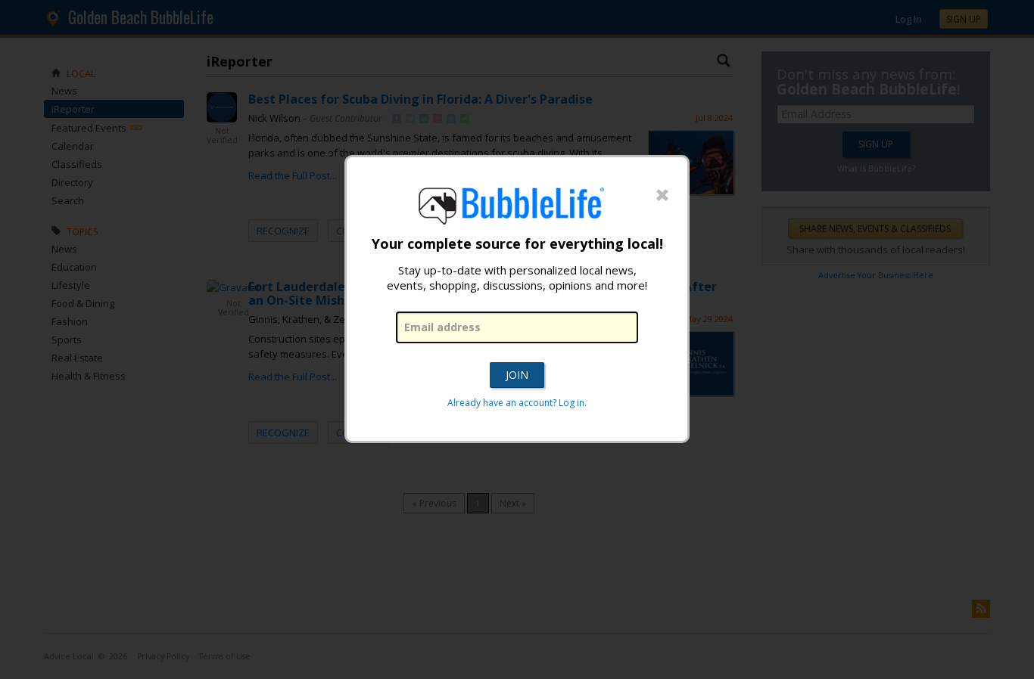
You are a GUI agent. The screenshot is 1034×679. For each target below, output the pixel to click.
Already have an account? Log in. (517, 402)
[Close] (662, 196)
